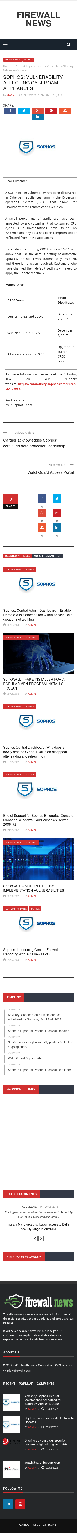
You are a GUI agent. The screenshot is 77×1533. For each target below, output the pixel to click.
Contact (25, 1524)
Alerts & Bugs (12, 59)
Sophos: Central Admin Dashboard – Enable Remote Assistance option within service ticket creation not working (38, 615)
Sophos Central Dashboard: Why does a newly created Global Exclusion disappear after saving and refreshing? (35, 752)
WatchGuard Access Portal (51, 472)
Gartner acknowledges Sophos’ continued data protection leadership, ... (37, 442)
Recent (9, 1383)
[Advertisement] (38, 1141)
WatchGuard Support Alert (42, 1462)
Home (52, 1524)
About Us (39, 1524)
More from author (47, 556)
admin (10, 95)
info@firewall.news (19, 1370)
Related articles (17, 556)
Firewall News (38, 18)
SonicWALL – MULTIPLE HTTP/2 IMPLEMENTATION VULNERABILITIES (33, 888)
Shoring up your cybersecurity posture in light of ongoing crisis (46, 1442)
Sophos (28, 59)
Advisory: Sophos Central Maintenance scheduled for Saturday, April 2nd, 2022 (43, 1400)
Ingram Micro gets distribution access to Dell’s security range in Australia (38, 1226)
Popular (26, 1383)
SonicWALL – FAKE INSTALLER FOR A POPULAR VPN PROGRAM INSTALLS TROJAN (34, 684)
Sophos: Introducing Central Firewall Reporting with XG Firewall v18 (31, 951)
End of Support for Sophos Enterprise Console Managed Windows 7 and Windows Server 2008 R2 (38, 820)
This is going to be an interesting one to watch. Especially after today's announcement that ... (38, 1214)
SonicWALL (32, 637)
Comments (45, 1383)
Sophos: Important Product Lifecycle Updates (49, 1420)
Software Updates (16, 908)
